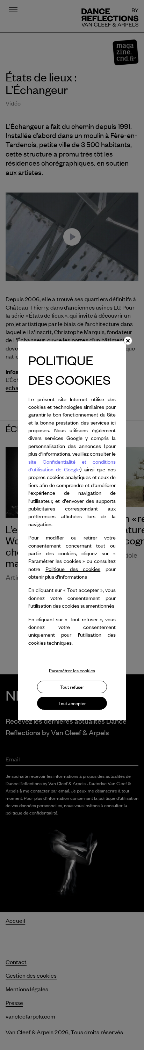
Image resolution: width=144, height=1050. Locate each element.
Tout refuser (72, 687)
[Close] (128, 340)
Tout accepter (72, 703)
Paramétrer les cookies (72, 670)
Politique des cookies (73, 569)
